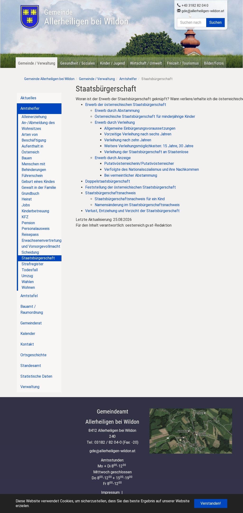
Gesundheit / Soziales (77, 63)
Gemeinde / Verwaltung (36, 63)
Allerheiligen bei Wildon (86, 17)
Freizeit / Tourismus (183, 63)
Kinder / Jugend (112, 63)
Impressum (110, 492)
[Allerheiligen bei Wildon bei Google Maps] (191, 431)
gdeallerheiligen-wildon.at (202, 11)
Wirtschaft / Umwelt (146, 63)
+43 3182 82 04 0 (194, 5)
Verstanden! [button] (211, 503)
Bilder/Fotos (214, 63)
